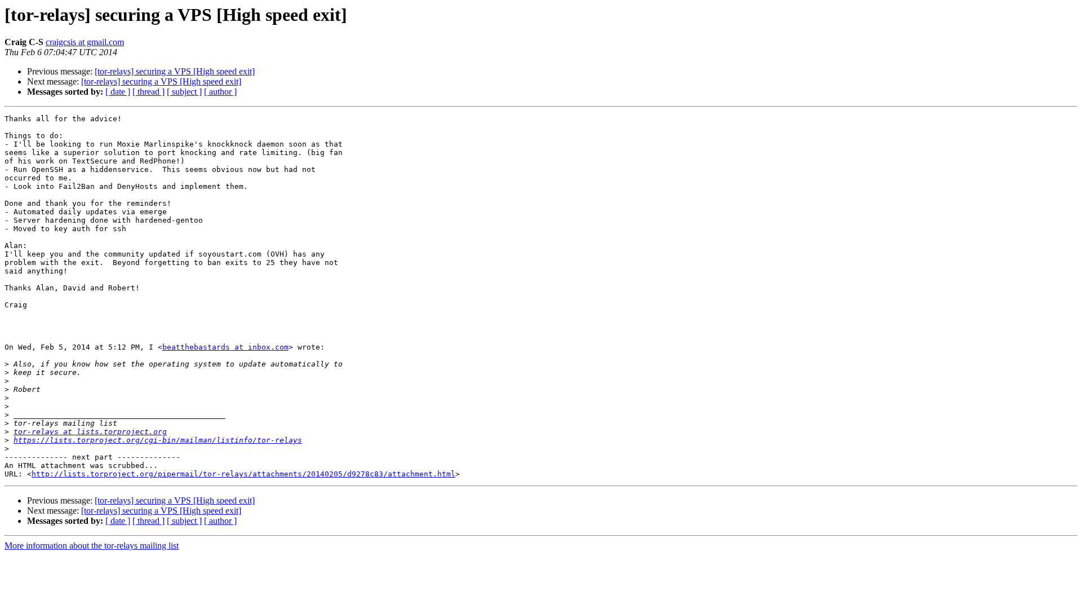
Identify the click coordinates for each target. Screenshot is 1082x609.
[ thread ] (148, 91)
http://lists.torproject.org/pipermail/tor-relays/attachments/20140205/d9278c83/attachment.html (243, 474)
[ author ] (220, 91)
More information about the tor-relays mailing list (92, 545)
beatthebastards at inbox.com (225, 347)
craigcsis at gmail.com (85, 42)
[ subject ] (184, 91)
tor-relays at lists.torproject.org (90, 431)
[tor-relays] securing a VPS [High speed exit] (175, 71)
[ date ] (117, 91)
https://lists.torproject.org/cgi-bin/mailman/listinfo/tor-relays (158, 440)
